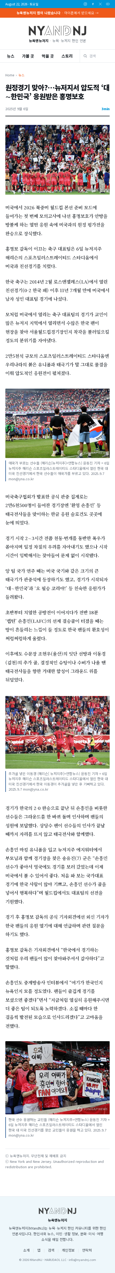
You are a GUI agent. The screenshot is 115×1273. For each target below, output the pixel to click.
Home (9, 75)
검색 (51, 1250)
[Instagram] (85, 4)
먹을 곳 (48, 56)
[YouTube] (108, 4)
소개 (26, 1250)
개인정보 (68, 1250)
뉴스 (10, 56)
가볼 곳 (28, 56)
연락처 (87, 1250)
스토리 (67, 56)
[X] (100, 4)
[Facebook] (93, 4)
